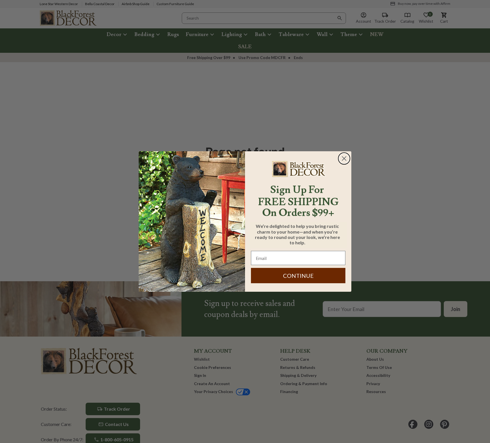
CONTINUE (298, 275)
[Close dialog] (344, 158)
